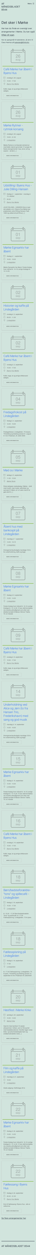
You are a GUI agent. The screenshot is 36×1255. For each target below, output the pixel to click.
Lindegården (11, 140)
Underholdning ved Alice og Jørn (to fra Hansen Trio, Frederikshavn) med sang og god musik (15, 712)
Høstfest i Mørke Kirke (17, 1010)
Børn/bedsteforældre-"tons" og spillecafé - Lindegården (17, 893)
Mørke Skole (11, 481)
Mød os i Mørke (13, 470)
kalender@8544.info (21, 42)
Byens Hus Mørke (13, 84)
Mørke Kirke (11, 1021)
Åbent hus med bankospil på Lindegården (12, 530)
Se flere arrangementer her (13, 1218)
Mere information (12, 95)
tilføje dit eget (7, 35)
